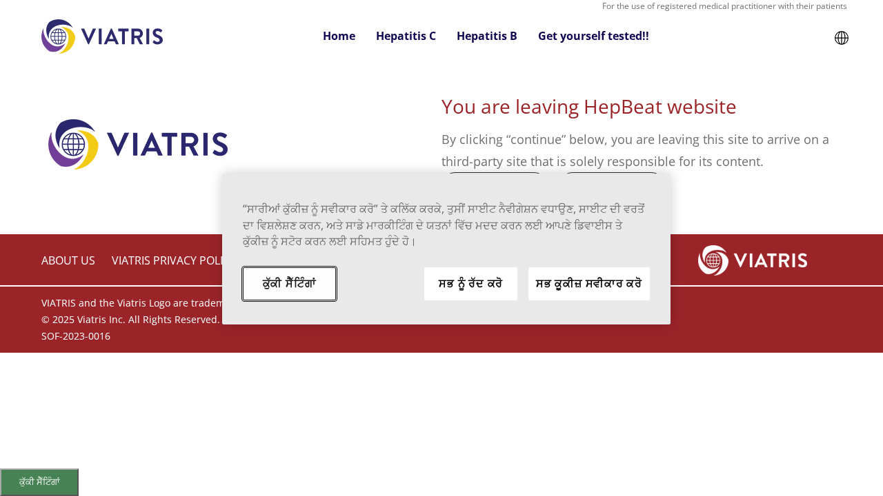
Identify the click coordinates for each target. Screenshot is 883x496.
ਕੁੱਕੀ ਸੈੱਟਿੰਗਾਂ (39, 481)
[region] (446, 249)
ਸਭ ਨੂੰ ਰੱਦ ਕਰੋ (471, 283)
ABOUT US (68, 260)
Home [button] (339, 35)
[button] (842, 36)
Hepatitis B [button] (487, 35)
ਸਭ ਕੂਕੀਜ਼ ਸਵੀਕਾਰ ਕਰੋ (589, 283)
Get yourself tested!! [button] (593, 35)
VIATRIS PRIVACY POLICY (174, 260)
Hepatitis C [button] (406, 35)
